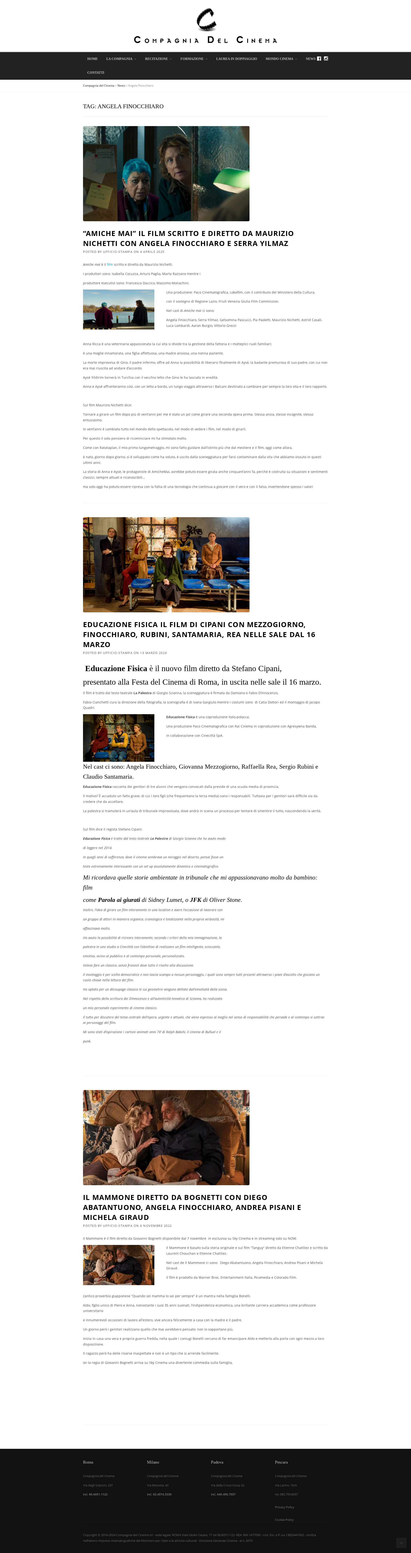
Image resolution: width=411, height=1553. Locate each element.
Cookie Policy (284, 1520)
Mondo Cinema (279, 59)
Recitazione (156, 59)
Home (92, 59)
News (311, 59)
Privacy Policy (284, 1507)
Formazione (192, 59)
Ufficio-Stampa (117, 252)
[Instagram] (326, 58)
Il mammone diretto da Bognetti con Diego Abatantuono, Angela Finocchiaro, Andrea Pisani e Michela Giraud (192, 1207)
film (110, 264)
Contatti (95, 72)
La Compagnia (119, 59)
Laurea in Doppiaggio (236, 59)
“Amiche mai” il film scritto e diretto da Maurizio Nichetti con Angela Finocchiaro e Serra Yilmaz (188, 238)
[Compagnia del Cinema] (205, 25)
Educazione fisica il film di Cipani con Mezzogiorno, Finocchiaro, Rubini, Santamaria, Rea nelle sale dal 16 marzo (199, 634)
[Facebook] (319, 58)
